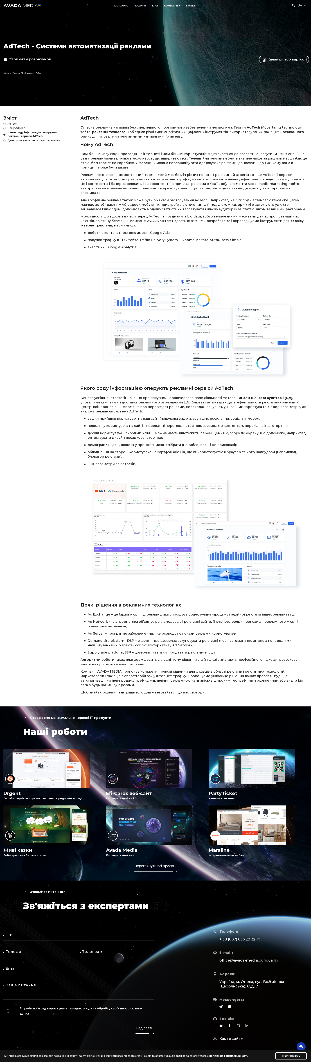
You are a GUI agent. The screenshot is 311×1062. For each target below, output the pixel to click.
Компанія (171, 5)
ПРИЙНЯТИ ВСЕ (291, 1056)
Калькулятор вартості (287, 59)
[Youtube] (221, 1025)
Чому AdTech (16, 128)
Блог (155, 5)
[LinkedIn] (247, 1025)
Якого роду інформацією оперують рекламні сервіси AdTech (32, 134)
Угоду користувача (52, 1008)
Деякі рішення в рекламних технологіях (35, 140)
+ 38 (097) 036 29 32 (237, 939)
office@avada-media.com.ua (246, 960)
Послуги (140, 5)
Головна (7, 73)
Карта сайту (231, 1038)
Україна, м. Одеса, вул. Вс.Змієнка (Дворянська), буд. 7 (251, 984)
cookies (180, 1055)
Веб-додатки (28, 73)
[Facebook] (229, 1025)
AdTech (12, 123)
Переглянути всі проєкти (155, 866)
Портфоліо (120, 5)
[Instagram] (238, 1025)
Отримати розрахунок (29, 59)
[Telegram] (221, 1006)
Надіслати (144, 1028)
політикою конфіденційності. (228, 1055)
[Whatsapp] (229, 1006)
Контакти (193, 5)
